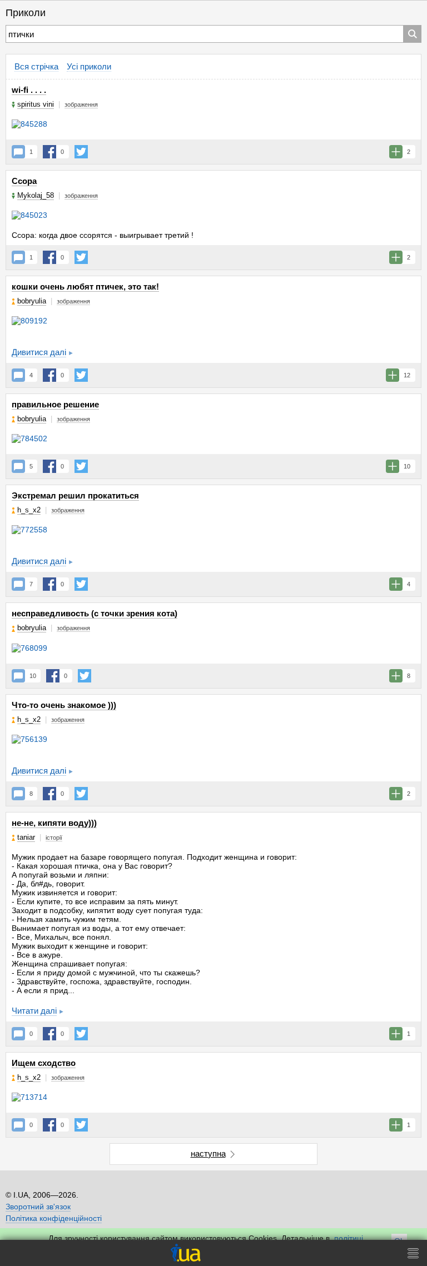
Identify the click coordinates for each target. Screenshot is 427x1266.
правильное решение (55, 404)
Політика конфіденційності (54, 1218)
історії (54, 837)
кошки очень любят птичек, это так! (85, 286)
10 (32, 675)
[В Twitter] (81, 151)
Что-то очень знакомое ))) (64, 705)
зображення (81, 104)
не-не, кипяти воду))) (54, 823)
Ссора (24, 181)
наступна (208, 1153)
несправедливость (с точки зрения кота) (94, 613)
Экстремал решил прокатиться (75, 495)
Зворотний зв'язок (38, 1206)
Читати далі (34, 1010)
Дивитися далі (39, 352)
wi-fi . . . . (29, 89)
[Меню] (413, 1253)
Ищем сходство (44, 1063)
